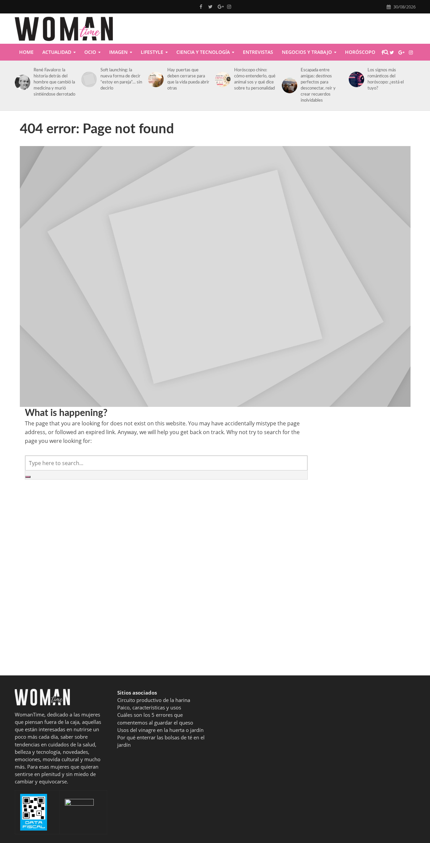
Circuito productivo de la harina (153, 700)
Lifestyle (152, 52)
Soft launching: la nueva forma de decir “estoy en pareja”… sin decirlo (121, 79)
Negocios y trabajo (307, 52)
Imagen (118, 52)
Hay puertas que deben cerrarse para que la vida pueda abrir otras (188, 79)
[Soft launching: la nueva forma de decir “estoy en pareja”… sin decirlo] (87, 79)
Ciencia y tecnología (203, 52)
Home (26, 52)
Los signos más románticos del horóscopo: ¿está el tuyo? (386, 79)
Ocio (90, 52)
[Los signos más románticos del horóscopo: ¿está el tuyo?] (355, 79)
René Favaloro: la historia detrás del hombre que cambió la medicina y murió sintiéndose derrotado (54, 82)
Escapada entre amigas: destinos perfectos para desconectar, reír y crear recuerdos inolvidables (318, 85)
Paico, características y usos (149, 707)
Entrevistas (258, 52)
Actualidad (56, 52)
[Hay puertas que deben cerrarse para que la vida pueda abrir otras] (154, 79)
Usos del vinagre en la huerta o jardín (160, 730)
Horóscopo (360, 52)
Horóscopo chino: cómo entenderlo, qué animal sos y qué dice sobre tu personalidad (254, 79)
